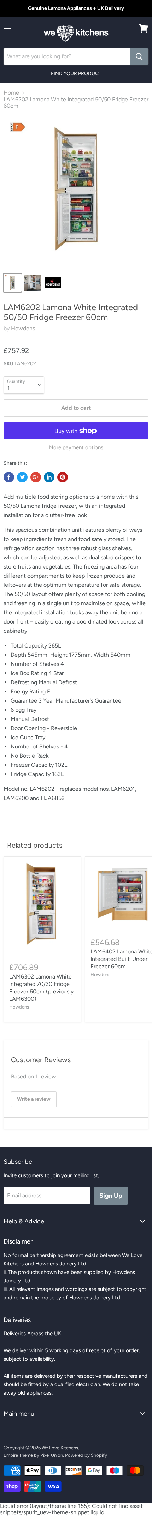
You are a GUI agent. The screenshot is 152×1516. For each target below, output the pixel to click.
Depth (19, 654)
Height (59, 654)
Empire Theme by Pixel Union (33, 1455)
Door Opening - (31, 728)
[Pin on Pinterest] (62, 477)
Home (11, 93)
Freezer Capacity (33, 765)
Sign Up (110, 1195)
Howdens (23, 328)
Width (102, 654)
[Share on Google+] (35, 477)
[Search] (139, 56)
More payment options (76, 448)
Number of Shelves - (37, 746)
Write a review (34, 1099)
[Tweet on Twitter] (22, 477)
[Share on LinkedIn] (49, 477)
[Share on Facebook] (9, 477)
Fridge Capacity (31, 774)
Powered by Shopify (86, 1455)
